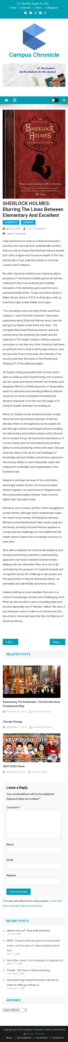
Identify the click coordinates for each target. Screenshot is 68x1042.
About (9, 1037)
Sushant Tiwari (39, 772)
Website (11, 875)
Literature (28, 222)
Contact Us (58, 1037)
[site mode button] (55, 100)
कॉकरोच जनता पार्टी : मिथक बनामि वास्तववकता (28, 930)
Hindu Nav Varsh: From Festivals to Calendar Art (35, 960)
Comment (13, 807)
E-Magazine (52, 7)
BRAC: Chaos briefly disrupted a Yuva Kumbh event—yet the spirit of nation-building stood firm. (33, 945)
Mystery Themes (35, 1033)
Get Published (24, 1037)
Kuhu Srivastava (36, 228)
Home (13, 7)
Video (38, 7)
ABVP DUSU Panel (14, 766)
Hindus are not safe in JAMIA (59, 642)
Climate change (12, 721)
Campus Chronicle (34, 54)
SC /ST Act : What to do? (13, 642)
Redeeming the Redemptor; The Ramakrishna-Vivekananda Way (32, 704)
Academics (11, 222)
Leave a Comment (16, 233)
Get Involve (41, 1037)
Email (9, 859)
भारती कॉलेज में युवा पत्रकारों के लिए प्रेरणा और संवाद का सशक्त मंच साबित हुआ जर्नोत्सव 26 (33, 983)
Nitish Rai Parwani (41, 711)
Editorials (26, 7)
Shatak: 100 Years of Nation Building (28, 970)
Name (10, 844)
